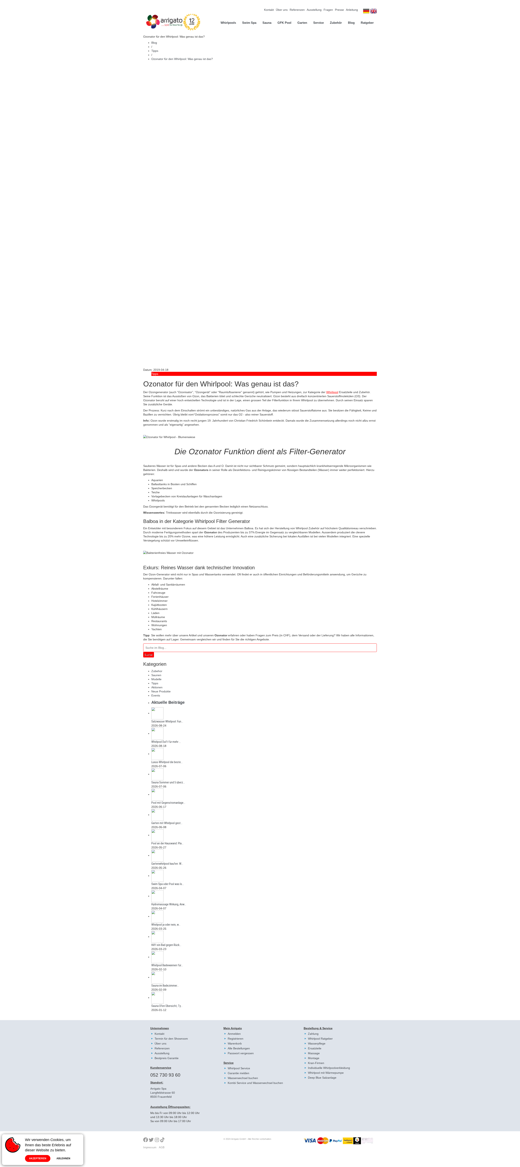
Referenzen (297, 9)
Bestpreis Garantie (167, 1058)
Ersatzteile (314, 1048)
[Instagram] (157, 1140)
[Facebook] (145, 1140)
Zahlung (313, 1033)
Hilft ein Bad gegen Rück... (166, 945)
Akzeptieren (37, 1158)
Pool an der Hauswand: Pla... (167, 843)
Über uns (282, 9)
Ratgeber (367, 22)
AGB (162, 1147)
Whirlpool (332, 392)
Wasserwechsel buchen (243, 1078)
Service (318, 22)
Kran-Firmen (316, 1063)
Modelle (156, 679)
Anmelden (234, 1033)
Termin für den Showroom (171, 1038)
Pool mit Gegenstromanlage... (168, 802)
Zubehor (156, 671)
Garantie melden (238, 1073)
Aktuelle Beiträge (168, 702)
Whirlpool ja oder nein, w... (165, 924)
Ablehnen (63, 1158)
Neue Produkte (161, 691)
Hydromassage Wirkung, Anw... (168, 904)
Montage (313, 1058)
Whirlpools (228, 22)
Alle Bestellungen (239, 1048)
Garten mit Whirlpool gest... (166, 823)
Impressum (149, 1147)
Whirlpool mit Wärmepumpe (326, 1072)
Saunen (156, 675)
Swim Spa (249, 22)
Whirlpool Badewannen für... (167, 965)
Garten (302, 22)
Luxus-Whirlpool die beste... (167, 762)
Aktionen (156, 687)
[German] (366, 11)
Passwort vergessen (241, 1053)
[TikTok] (162, 1140)
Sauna (266, 22)
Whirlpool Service (239, 1068)
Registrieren (235, 1038)
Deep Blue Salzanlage (322, 1077)
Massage (314, 1053)
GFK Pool (284, 22)
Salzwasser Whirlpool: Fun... (167, 721)
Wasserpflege (316, 1043)
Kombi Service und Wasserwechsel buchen (255, 1083)
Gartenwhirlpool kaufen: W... (167, 863)
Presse (339, 9)
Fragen (328, 9)
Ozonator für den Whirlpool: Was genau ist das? (182, 59)
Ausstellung (314, 9)
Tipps (154, 50)
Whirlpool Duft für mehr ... (166, 741)
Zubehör (336, 22)
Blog (351, 22)
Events (155, 695)
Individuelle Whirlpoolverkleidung (329, 1067)
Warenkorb (235, 1043)
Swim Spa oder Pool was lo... (167, 884)
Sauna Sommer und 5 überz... (168, 782)
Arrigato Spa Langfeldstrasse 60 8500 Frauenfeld (162, 1092)
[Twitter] (151, 1140)
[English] (373, 11)
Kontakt (269, 9)
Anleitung (352, 9)
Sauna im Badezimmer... (165, 985)
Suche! (148, 654)
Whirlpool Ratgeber (320, 1038)
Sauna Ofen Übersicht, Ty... (166, 1006)
